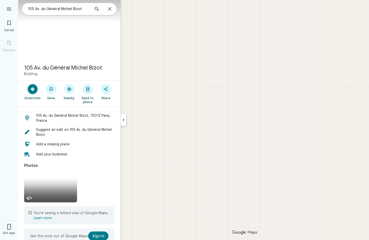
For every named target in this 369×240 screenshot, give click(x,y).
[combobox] (59, 9)
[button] (69, 118)
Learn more (43, 218)
